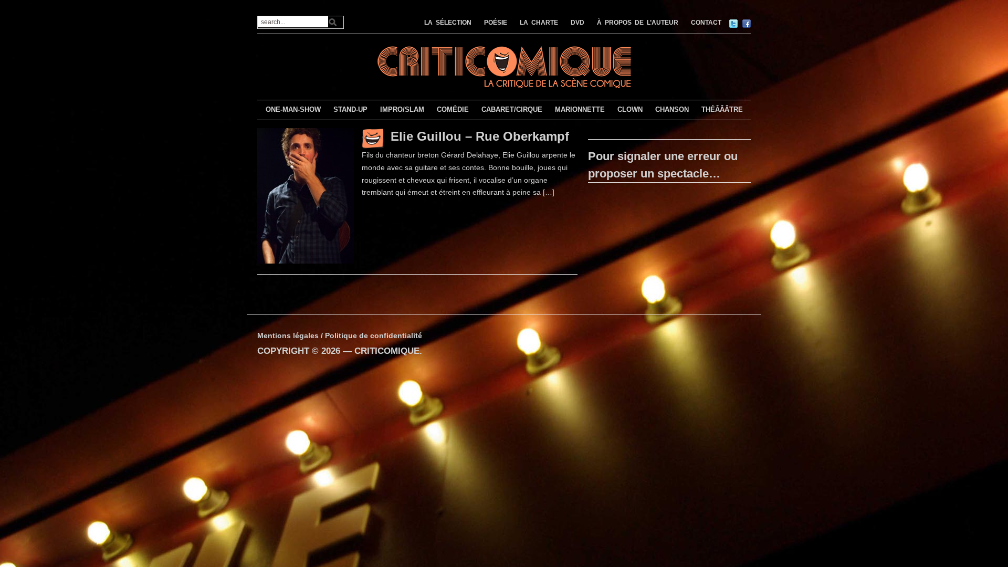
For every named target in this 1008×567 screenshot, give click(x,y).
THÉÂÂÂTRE (722, 109)
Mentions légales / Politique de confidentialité (339, 335)
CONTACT (706, 22)
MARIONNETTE (580, 109)
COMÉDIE (453, 109)
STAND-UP (350, 109)
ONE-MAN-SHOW (293, 109)
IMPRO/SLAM (402, 109)
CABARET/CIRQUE (511, 109)
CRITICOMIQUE (386, 351)
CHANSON (672, 109)
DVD (577, 22)
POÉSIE (495, 22)
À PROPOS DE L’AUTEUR (637, 22)
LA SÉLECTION (447, 22)
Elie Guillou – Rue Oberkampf (480, 136)
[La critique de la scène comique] (504, 66)
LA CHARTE (539, 22)
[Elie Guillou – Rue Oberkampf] (305, 195)
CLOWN (630, 109)
